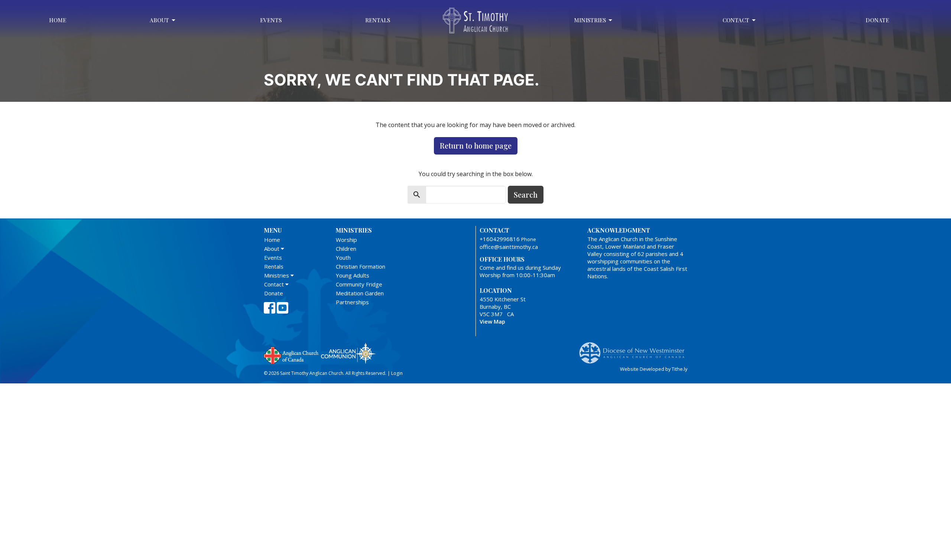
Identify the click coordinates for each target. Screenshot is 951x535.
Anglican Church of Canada (291, 354)
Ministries (590, 20)
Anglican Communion (348, 353)
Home (57, 20)
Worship (346, 239)
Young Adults (352, 275)
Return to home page (476, 145)
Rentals (377, 20)
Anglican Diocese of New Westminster (634, 349)
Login (397, 373)
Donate (877, 20)
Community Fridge (359, 284)
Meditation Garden (360, 293)
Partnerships (352, 302)
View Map (492, 321)
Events (271, 20)
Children (346, 248)
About (159, 20)
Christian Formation (360, 266)
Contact (736, 20)
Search (526, 194)
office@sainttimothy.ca (509, 246)
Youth (343, 257)
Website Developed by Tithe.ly (653, 369)
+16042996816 (500, 239)
